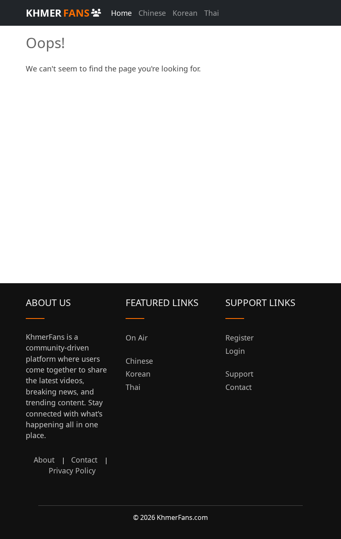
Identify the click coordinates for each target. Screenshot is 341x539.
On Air (137, 338)
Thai (211, 13)
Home (121, 13)
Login (235, 351)
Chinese (152, 13)
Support (239, 374)
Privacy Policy (72, 470)
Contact (84, 460)
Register (239, 338)
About (44, 460)
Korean (185, 13)
